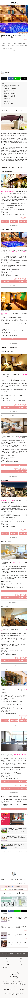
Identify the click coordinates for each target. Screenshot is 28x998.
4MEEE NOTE (7, 967)
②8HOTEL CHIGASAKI (9, 90)
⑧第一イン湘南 (7, 101)
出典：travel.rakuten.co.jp (22, 33)
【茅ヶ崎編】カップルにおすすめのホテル (11, 86)
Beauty (21, 958)
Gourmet (21, 961)
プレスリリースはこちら (7, 981)
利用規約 (5, 983)
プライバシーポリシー (19, 983)
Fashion (7, 958)
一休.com (20, 465)
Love (7, 961)
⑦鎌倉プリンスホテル (8, 100)
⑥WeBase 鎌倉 (7, 98)
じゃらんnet (22, 221)
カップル (11, 893)
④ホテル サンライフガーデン (10, 95)
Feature (21, 964)
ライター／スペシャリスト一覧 (15, 984)
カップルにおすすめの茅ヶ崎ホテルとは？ (11, 85)
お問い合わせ (15, 981)
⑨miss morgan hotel (8, 103)
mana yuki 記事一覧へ (21, 883)
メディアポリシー (11, 983)
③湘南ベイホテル (7, 91)
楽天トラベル (4, 221)
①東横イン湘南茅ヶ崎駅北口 (10, 88)
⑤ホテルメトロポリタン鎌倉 (10, 96)
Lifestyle (7, 964)
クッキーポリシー (5, 984)
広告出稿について (21, 981)
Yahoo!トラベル (13, 221)
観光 (17, 893)
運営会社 (23, 984)
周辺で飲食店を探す (13, 225)
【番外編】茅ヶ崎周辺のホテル (9, 93)
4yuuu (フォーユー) (8, 986)
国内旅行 (23, 893)
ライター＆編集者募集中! (18, 986)
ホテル (5, 893)
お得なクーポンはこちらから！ (13, 809)
